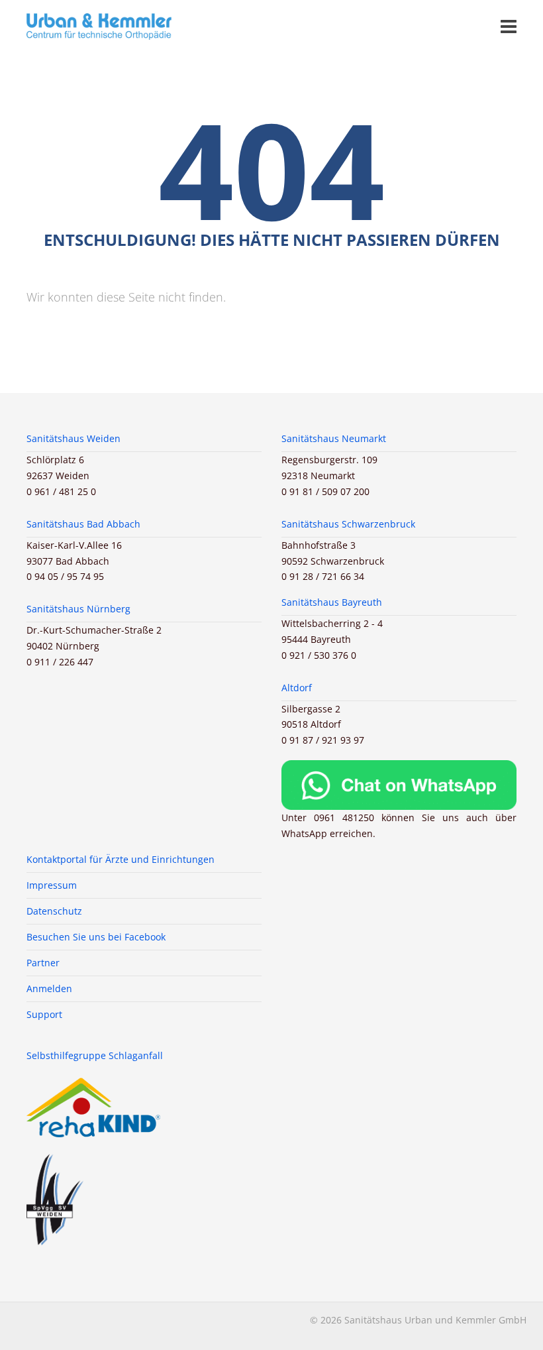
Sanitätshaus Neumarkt (333, 438)
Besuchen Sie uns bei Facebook (96, 936)
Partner (43, 962)
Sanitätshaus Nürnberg (78, 608)
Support (44, 1014)
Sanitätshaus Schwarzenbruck (348, 524)
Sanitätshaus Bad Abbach (83, 524)
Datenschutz (54, 911)
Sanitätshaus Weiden (73, 438)
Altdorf (296, 687)
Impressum (51, 885)
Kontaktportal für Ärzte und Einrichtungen (120, 859)
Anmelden (49, 988)
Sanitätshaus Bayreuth (331, 602)
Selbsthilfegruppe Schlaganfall (94, 1055)
